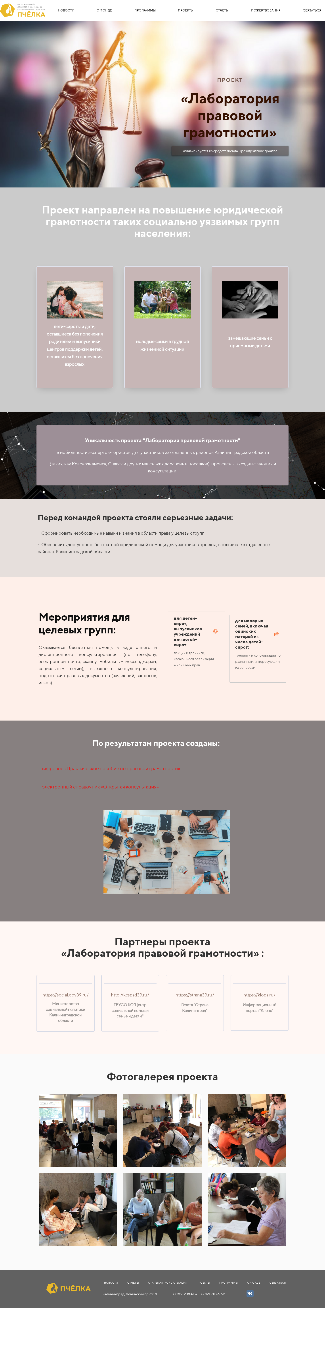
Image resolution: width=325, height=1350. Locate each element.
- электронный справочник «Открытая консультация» (98, 787)
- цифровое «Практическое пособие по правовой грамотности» (109, 768)
